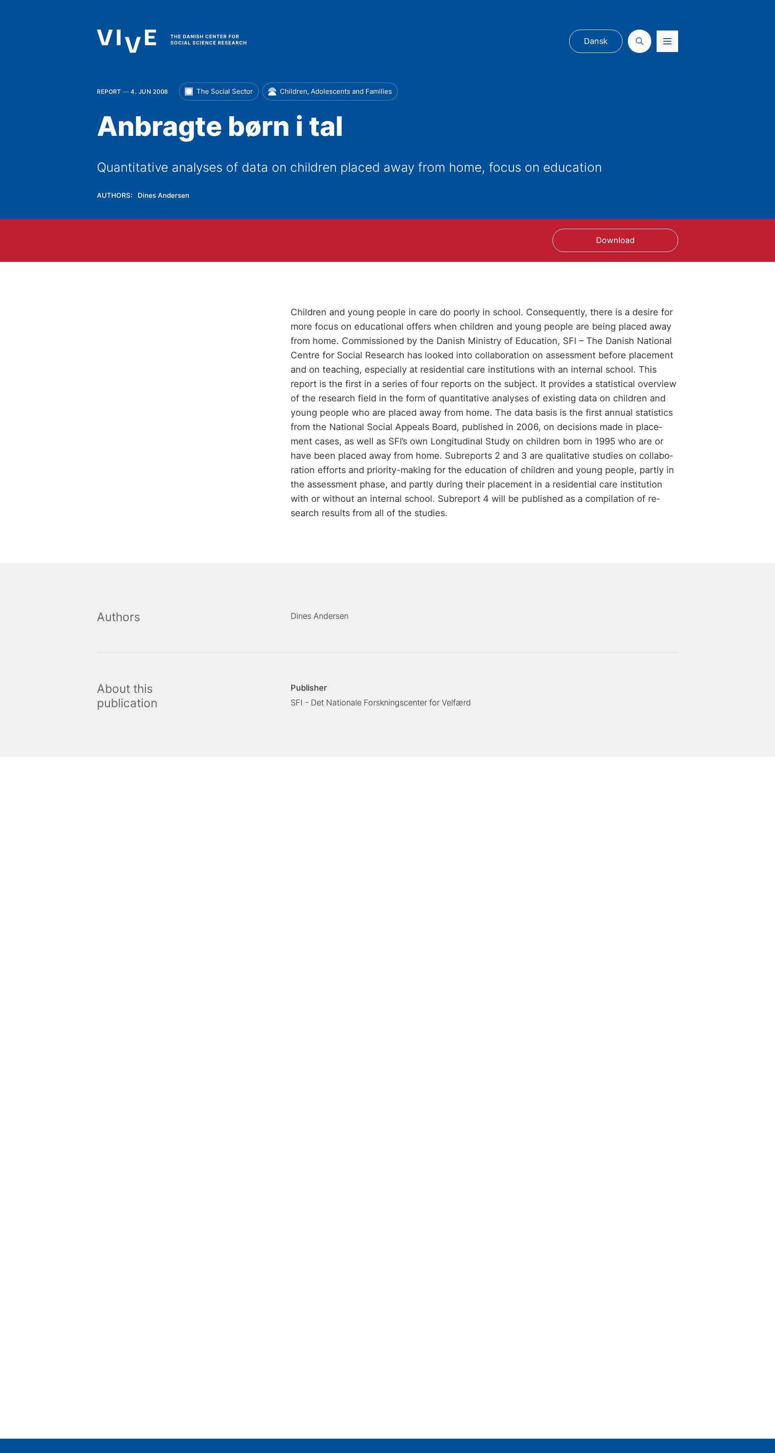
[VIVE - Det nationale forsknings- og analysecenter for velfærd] (181, 41)
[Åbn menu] (667, 41)
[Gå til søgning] (639, 41)
